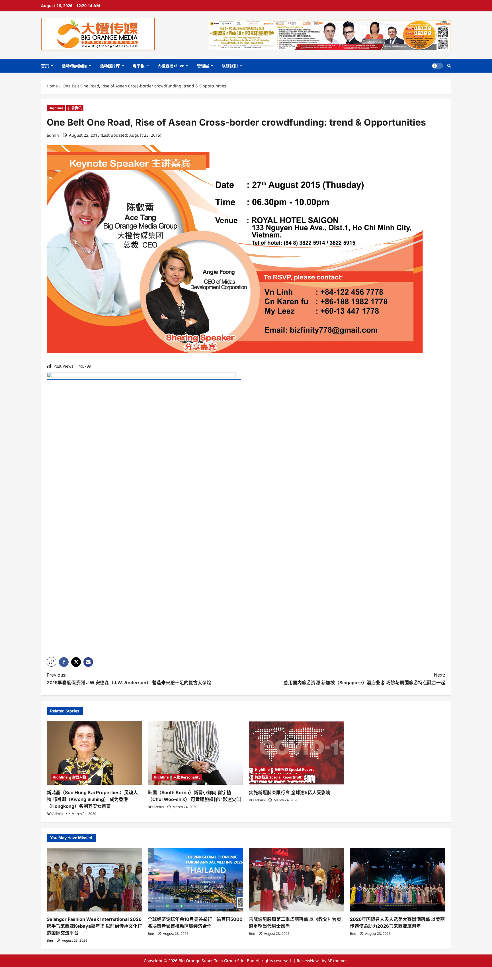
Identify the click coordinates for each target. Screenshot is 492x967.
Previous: (129, 678)
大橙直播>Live (170, 65)
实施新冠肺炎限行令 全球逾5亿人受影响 (289, 792)
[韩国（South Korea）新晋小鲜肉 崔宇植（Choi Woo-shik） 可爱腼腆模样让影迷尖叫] (195, 752)
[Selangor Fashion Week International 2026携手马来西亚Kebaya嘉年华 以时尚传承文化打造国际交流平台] (94, 879)
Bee (50, 940)
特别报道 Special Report (294, 769)
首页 (45, 65)
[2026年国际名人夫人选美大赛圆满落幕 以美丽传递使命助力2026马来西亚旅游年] (397, 879)
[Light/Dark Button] (437, 66)
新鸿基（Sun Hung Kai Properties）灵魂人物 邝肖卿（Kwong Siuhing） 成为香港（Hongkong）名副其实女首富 (92, 799)
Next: (364, 678)
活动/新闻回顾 (74, 65)
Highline (55, 108)
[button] (449, 65)
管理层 (203, 65)
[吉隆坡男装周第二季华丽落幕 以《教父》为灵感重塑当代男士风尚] (296, 879)
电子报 (139, 65)
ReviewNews (309, 960)
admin (53, 135)
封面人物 (79, 777)
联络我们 (230, 65)
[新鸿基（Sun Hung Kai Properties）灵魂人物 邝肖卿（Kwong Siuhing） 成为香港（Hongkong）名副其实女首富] (94, 752)
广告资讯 (75, 108)
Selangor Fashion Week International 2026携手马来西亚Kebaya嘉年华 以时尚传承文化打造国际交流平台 (94, 926)
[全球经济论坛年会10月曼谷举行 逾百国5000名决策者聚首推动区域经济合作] (195, 879)
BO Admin (55, 813)
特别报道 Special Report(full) (278, 777)
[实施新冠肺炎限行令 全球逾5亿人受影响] (296, 752)
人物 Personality (186, 777)
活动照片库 (110, 65)
